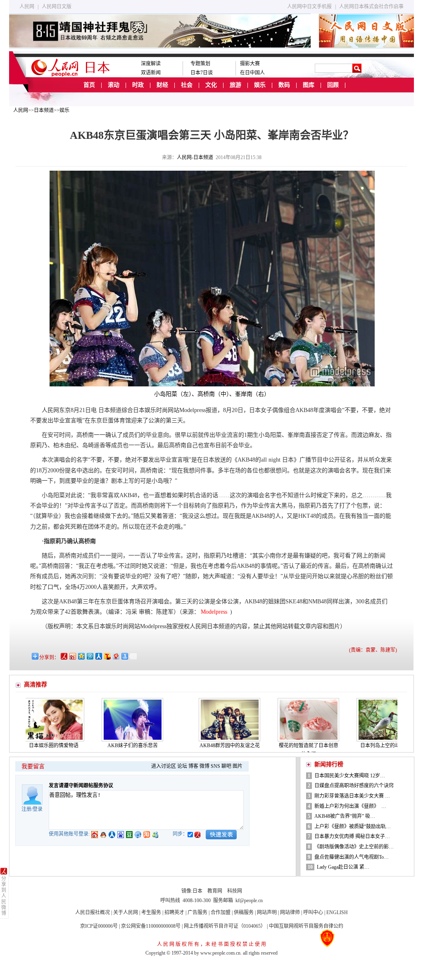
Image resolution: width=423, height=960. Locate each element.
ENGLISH (337, 912)
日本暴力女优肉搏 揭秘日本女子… (352, 836)
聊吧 (226, 766)
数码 (284, 85)
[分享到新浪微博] (72, 656)
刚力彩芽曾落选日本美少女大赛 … (352, 796)
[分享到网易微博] (115, 656)
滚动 (113, 85)
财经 (162, 85)
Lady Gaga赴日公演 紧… (343, 867)
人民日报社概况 (92, 912)
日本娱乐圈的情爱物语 (32, 745)
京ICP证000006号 (99, 926)
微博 (204, 766)
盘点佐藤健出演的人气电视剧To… (351, 857)
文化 (211, 85)
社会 (186, 85)
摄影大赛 (250, 64)
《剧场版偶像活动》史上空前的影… (354, 847)
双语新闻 (151, 73)
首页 (89, 85)
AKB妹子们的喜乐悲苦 (111, 745)
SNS (215, 766)
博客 (193, 766)
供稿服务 (244, 912)
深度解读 (151, 64)
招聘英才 (174, 912)
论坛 (182, 766)
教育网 (214, 891)
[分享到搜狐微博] (106, 656)
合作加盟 (221, 912)
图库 (308, 85)
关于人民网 (125, 912)
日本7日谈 (201, 73)
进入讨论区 (163, 766)
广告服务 (197, 912)
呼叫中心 (313, 912)
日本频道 (44, 110)
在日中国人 (252, 73)
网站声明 (267, 912)
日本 (197, 891)
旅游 (235, 85)
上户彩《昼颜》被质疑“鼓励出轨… (352, 826)
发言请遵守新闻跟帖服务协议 (81, 785)
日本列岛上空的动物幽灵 (365, 745)
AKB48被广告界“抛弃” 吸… (344, 816)
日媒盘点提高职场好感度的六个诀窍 (354, 785)
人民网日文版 (56, 7)
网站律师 (290, 912)
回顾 (333, 85)
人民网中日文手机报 (309, 7)
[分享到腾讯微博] (89, 656)
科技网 (234, 891)
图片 (237, 766)
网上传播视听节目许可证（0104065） (225, 926)
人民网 (26, 7)
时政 (138, 85)
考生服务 (151, 912)
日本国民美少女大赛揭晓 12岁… (349, 776)
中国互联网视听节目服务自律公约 (306, 926)
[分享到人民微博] (63, 656)
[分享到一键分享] (124, 656)
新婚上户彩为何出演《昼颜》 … (350, 806)
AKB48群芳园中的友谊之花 (208, 745)
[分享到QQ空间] (80, 656)
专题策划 (200, 64)
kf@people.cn (249, 900)
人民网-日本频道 (195, 157)
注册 (26, 809)
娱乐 (260, 85)
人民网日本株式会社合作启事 (371, 7)
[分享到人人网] (98, 656)
